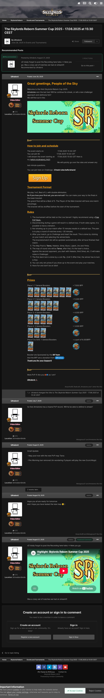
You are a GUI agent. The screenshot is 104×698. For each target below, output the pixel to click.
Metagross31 (81, 439)
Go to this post (87, 66)
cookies (16, 690)
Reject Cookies (95, 691)
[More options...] (97, 76)
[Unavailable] (63, 117)
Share (76, 41)
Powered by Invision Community (52, 676)
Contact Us (62, 672)
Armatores (84, 387)
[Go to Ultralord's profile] (7, 41)
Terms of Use (13, 695)
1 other (93, 387)
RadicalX (77, 387)
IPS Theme (41, 672)
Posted (35, 76)
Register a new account (30, 637)
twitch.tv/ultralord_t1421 (40, 159)
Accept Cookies (76, 691)
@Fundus (59, 358)
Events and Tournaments (36, 42)
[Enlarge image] (63, 140)
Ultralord (18, 40)
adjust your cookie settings (17, 692)
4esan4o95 (69, 387)
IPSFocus (51, 672)
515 (16, 112)
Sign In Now (73, 637)
